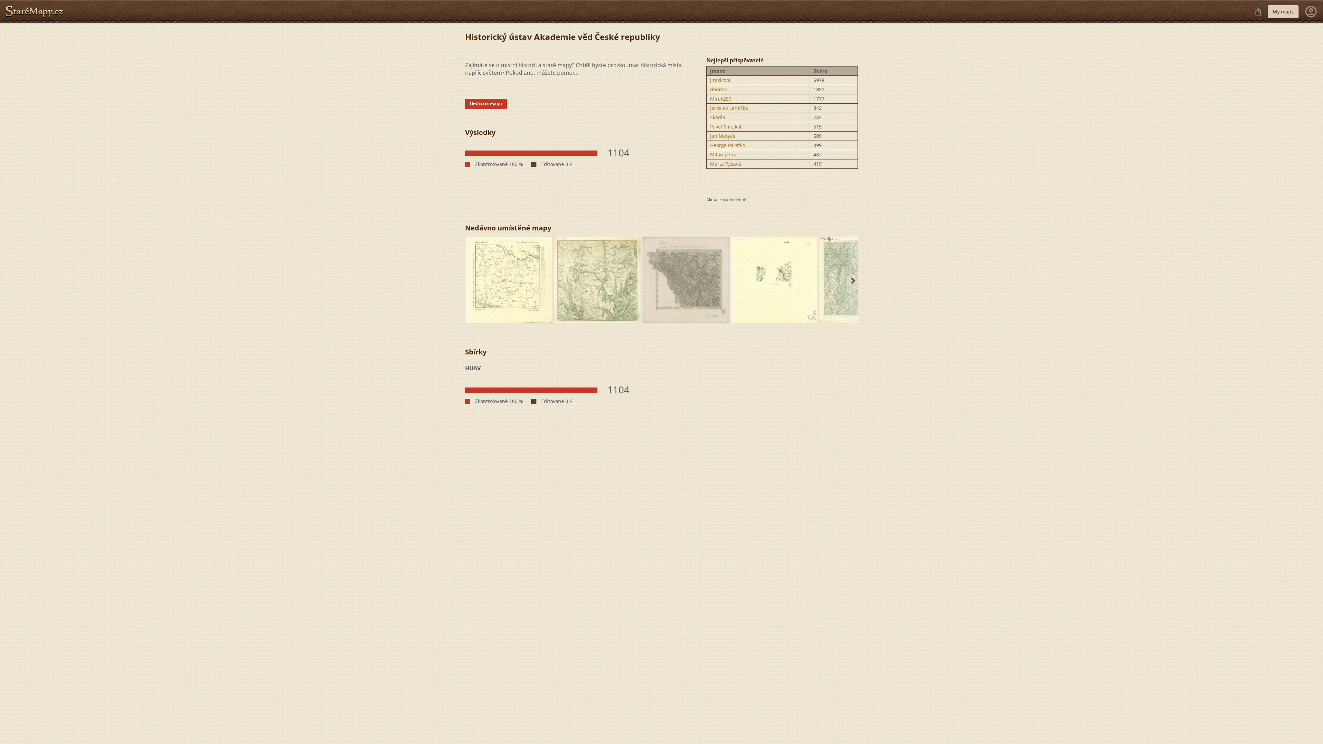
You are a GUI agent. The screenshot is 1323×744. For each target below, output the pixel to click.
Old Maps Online (37, 11)
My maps (1283, 11)
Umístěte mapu (486, 104)
